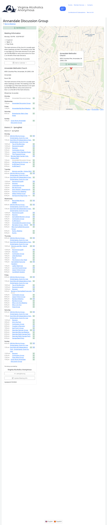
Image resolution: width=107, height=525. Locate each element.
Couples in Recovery (18, 326)
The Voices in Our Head (19, 260)
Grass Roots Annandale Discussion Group (18, 122)
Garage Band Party (18, 338)
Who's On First (16, 305)
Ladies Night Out (17, 266)
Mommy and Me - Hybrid (19, 246)
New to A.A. (90, 12)
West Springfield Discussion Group (20, 228)
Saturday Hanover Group (20, 330)
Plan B (14, 258)
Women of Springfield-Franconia (21, 291)
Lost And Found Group (19, 268)
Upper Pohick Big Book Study (21, 152)
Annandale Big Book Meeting (21, 108)
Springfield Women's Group (21, 217)
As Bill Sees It (16, 166)
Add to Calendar (20, 63)
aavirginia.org (20, 374)
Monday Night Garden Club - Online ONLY (20, 157)
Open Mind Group (18, 357)
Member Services (79, 5)
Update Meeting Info (20, 378)
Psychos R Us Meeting (19, 191)
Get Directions (20, 28)
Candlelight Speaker (18, 272)
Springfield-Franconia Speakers (18, 263)
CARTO (102, 109)
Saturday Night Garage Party (21, 334)
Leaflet (88, 109)
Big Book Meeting (17, 299)
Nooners (15, 148)
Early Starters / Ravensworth (21, 189)
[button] (63, 9)
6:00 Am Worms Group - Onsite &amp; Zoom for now (19, 137)
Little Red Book (17, 256)
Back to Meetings (10, 24)
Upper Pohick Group (18, 270)
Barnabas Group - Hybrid (20, 225)
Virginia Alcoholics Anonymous (30, 9)
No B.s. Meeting (17, 231)
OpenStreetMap (95, 109)
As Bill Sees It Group (18, 164)
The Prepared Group (18, 154)
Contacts (90, 5)
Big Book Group (17, 301)
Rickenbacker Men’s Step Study (20, 114)
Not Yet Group (16, 187)
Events (70, 5)
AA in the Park (16, 322)
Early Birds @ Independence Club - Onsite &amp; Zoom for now (21, 141)
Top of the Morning (18, 144)
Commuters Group (18, 150)
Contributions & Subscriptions (76, 12)
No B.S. (14, 233)
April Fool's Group (18, 328)
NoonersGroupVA (17, 146)
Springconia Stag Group (19, 195)
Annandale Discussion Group (21, 103)
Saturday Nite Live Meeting (20, 332)
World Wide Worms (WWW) (18, 202)
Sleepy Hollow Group (18, 193)
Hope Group (16, 307)
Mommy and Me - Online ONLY (22, 171)
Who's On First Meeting (19, 303)
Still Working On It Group (20, 162)
